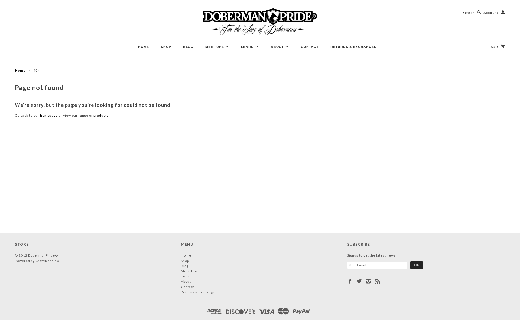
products (101, 115)
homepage (49, 115)
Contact (309, 46)
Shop (166, 46)
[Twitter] (359, 281)
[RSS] (378, 281)
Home (143, 46)
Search (468, 13)
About (278, 46)
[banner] (260, 21)
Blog (188, 46)
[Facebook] (350, 281)
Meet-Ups (215, 46)
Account (490, 13)
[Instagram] (368, 281)
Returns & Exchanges (353, 46)
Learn (248, 46)
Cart (495, 46)
